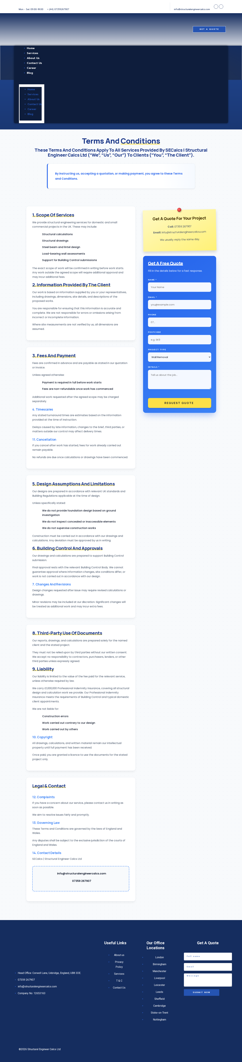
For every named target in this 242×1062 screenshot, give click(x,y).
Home (31, 89)
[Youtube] (221, 6)
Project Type (157, 349)
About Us (33, 99)
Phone (152, 314)
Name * (152, 279)
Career (31, 109)
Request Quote (179, 403)
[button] (31, 81)
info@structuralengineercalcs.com (81, 873)
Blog (30, 73)
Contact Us (34, 104)
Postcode (154, 332)
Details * (153, 367)
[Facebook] (216, 6)
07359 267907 (81, 881)
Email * (152, 297)
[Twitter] (214, 1049)
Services (32, 94)
